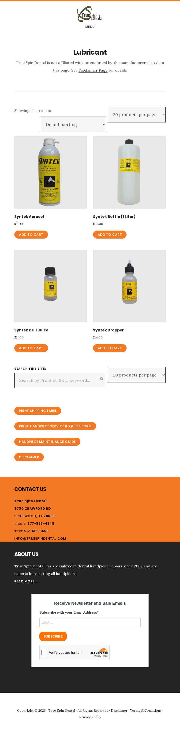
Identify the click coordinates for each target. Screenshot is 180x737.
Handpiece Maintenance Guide (47, 441)
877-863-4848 (40, 523)
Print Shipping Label (37, 410)
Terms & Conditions (145, 710)
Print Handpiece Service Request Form (55, 426)
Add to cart (31, 234)
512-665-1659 (36, 531)
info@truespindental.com (40, 538)
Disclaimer (29, 457)
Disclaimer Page (93, 70)
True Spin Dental (90, 14)
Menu (90, 26)
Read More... (26, 581)
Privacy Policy (90, 717)
